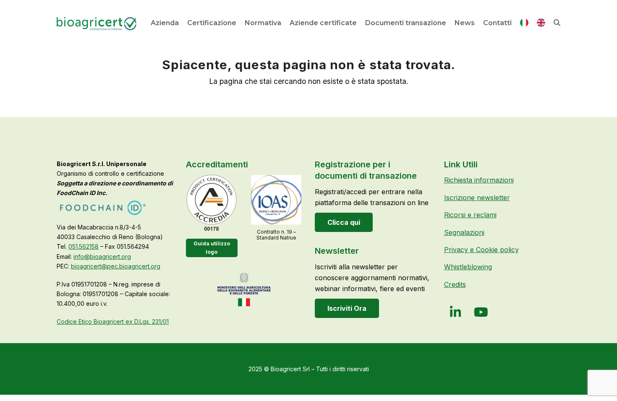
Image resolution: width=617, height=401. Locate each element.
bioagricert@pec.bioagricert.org (115, 266)
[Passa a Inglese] (541, 24)
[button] (557, 22)
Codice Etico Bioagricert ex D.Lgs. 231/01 (113, 321)
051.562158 (83, 246)
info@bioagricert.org (102, 256)
